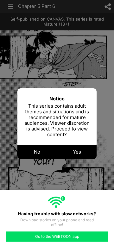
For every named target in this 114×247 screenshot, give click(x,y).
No (37, 152)
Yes (77, 152)
